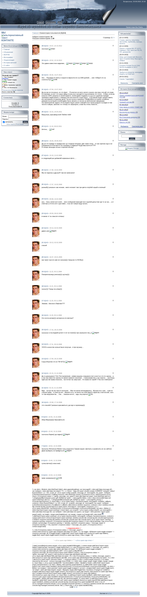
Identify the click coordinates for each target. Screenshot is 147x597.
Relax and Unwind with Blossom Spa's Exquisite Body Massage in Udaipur (131, 58)
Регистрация (50, 22)
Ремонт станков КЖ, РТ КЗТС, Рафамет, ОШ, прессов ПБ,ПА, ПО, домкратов (130, 50)
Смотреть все (137, 83)
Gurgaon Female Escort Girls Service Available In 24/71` (129, 66)
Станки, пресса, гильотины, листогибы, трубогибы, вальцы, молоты (130, 41)
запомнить (9, 122)
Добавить (124, 126)
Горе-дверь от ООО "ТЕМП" (129, 107)
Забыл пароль (10, 124)
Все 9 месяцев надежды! (128, 117)
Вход (59, 22)
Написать (124, 83)
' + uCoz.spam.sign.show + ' (84, 540)
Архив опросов (17, 90)
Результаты (6, 90)
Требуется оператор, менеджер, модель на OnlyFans (131, 73)
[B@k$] (35, 50)
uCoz (110, 593)
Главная (40, 22)
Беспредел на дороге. (127, 112)
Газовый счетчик (125, 102)
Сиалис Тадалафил (126, 79)
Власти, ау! (123, 122)
